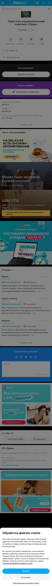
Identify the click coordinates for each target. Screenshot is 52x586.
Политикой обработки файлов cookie (17, 563)
